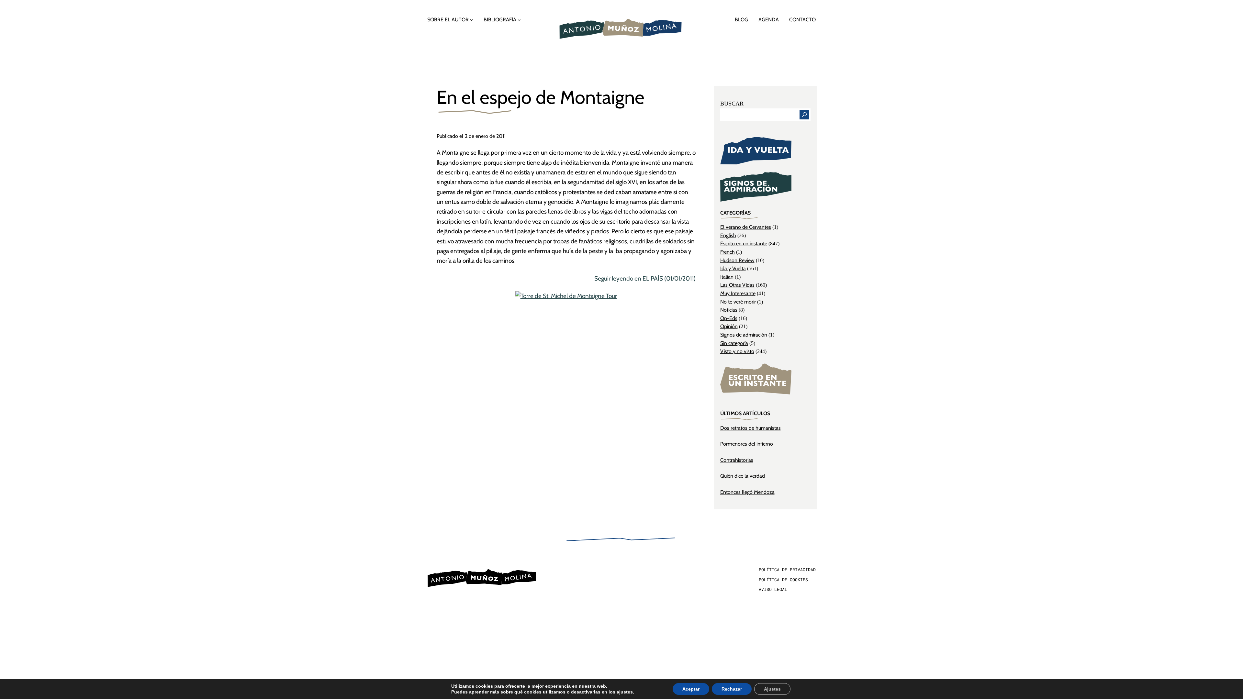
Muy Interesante (738, 293)
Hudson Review (737, 260)
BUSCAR (732, 103)
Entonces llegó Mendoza (747, 492)
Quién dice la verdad (742, 476)
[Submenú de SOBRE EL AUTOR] (471, 19)
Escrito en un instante (743, 243)
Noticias (728, 310)
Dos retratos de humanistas (750, 428)
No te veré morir (738, 302)
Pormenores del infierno (746, 444)
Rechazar (732, 689)
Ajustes (772, 689)
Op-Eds (728, 318)
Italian (726, 277)
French (727, 252)
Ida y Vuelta (733, 268)
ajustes (625, 691)
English (728, 235)
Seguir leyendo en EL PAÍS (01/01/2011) (645, 278)
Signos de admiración (743, 335)
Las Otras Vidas (737, 285)
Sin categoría (734, 343)
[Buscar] (804, 114)
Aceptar (691, 689)
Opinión (729, 326)
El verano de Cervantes (745, 227)
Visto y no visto (737, 351)
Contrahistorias (736, 460)
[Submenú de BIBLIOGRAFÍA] (519, 19)
